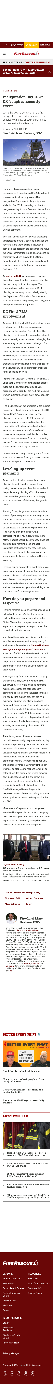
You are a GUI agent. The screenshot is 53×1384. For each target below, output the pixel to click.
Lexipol (22, 1365)
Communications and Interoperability (22, 893)
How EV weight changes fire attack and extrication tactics (23, 1091)
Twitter (27, 963)
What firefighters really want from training (24, 71)
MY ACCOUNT (31, 45)
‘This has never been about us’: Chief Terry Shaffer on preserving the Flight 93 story (28, 1196)
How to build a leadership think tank (21, 1071)
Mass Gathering (10, 91)
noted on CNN (13, 276)
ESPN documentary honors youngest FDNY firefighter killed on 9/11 (25, 1175)
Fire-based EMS (12, 898)
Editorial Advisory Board (28, 930)
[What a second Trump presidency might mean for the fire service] (26, 847)
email (11, 971)
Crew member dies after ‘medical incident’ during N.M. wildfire (28, 1164)
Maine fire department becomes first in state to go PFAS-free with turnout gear (26, 1154)
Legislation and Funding (13, 864)
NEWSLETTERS (17, 45)
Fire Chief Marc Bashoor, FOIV (22, 133)
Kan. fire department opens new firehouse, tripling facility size (28, 1185)
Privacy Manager (11, 1353)
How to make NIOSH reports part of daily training (24, 1101)
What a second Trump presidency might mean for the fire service (26, 869)
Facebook (36, 963)
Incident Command (35, 898)
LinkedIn (10, 966)
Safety (29, 904)
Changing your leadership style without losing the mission (23, 1080)
